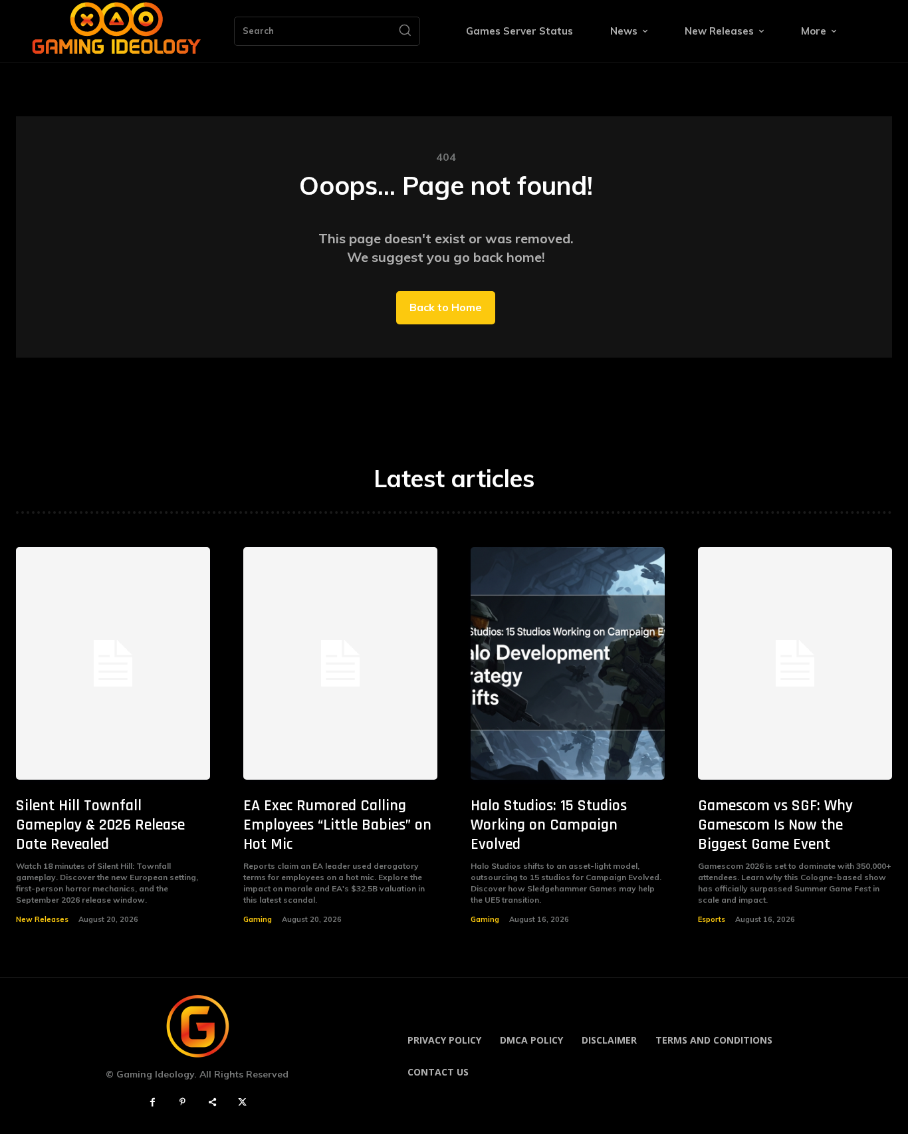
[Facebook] (152, 1102)
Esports (711, 919)
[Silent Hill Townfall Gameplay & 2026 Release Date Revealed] (113, 663)
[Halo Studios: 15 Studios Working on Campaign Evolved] (568, 663)
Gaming (257, 919)
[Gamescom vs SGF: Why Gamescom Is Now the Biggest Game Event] (795, 663)
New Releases (42, 919)
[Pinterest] (182, 1102)
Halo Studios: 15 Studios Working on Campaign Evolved (549, 825)
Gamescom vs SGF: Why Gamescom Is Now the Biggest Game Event (775, 825)
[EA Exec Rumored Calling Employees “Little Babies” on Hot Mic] (340, 663)
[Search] (405, 31)
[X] (242, 1102)
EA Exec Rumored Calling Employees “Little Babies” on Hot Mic (337, 825)
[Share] (212, 1102)
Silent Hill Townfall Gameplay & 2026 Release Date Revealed (100, 825)
